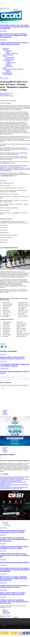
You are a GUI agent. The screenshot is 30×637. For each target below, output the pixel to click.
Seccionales (8, 54)
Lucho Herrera (14, 154)
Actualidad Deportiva (11, 62)
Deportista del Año (10, 57)
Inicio (6, 48)
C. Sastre (9, 168)
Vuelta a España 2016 (19, 169)
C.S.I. (9, 607)
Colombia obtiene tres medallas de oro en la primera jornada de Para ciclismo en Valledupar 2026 (14, 555)
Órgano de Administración (12, 53)
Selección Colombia (7, 74)
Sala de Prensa (8, 60)
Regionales (8, 65)
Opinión (5, 67)
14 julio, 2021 (3, 354)
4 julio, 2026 (3, 543)
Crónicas (8, 70)
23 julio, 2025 (3, 361)
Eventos (5, 56)
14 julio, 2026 (3, 22)
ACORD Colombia (4, 94)
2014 (4, 145)
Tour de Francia (5, 159)
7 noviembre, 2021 (4, 368)
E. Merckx (16, 166)
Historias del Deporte (13, 69)
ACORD (8, 61)
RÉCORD (7, 73)
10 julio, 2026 (3, 39)
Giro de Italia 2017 (6, 170)
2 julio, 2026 (3, 559)
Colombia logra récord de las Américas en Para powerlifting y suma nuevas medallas (14, 547)
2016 (9, 150)
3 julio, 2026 (3, 550)
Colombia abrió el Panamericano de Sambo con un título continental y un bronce (14, 43)
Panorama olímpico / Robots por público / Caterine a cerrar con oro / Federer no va (12, 357)
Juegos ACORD (9, 58)
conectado (12, 385)
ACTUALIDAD (4, 78)
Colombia (8, 63)
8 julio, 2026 (3, 535)
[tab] (5, 522)
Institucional (6, 49)
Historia (7, 52)
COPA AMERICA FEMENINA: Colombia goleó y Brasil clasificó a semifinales (14, 365)
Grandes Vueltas (15, 149)
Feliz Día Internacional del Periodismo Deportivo (14, 562)
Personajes (8, 71)
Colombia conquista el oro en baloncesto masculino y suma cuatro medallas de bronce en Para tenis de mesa (13, 488)
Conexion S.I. (3, 607)
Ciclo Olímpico (9, 66)
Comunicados (9, 50)
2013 (11, 159)
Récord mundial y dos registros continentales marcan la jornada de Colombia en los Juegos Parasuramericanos (13, 35)
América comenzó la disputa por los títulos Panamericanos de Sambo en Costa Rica (12, 531)
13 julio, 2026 (3, 31)
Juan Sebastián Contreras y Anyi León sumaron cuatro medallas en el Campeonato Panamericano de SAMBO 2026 (15, 26)
